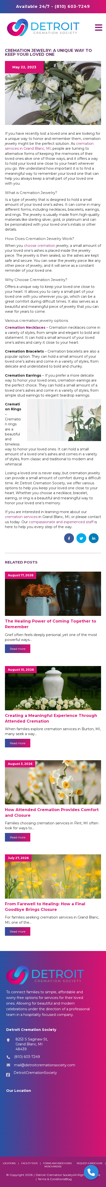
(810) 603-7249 (27, 1056)
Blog (68, 1179)
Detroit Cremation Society (54, 1175)
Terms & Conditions (51, 1179)
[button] (98, 27)
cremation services (21, 517)
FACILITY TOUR (29, 1163)
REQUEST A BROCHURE (90, 1163)
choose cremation (39, 245)
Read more (17, 649)
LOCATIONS (9, 1163)
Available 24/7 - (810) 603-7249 (53, 6)
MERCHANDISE (53, 1166)
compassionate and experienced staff (61, 522)
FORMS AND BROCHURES (57, 1163)
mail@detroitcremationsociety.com (44, 1065)
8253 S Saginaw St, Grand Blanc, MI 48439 (32, 1044)
